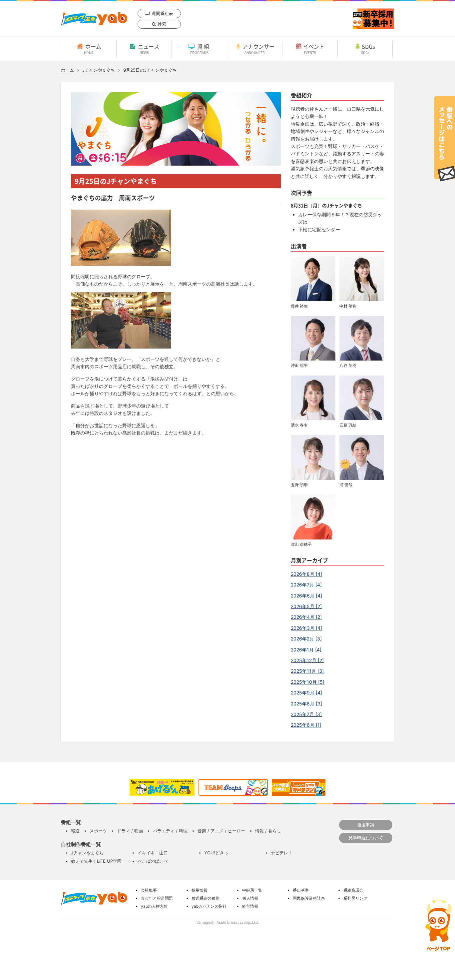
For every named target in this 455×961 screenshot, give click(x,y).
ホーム (92, 48)
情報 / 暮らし (268, 830)
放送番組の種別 (206, 898)
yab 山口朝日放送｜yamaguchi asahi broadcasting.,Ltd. (94, 19)
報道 (75, 830)
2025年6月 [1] (306, 725)
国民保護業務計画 (309, 898)
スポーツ (98, 830)
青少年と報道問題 (157, 898)
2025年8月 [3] (306, 703)
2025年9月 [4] (306, 692)
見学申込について (365, 837)
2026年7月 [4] (306, 584)
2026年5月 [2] (306, 606)
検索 (162, 24)
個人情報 (250, 898)
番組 (200, 48)
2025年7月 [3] (306, 714)
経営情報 (250, 906)
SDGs (368, 48)
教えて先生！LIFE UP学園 (96, 861)
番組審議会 (353, 890)
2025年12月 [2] (307, 660)
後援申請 (365, 824)
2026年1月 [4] (306, 649)
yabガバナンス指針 (209, 906)
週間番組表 (162, 13)
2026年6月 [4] (306, 595)
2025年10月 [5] (307, 682)
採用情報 (200, 890)
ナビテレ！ (281, 852)
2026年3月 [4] (306, 628)
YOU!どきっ (216, 852)
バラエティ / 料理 (170, 830)
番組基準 (301, 890)
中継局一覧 (252, 890)
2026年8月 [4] (306, 574)
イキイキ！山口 (153, 852)
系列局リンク (355, 898)
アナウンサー (258, 48)
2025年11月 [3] (307, 671)
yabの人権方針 (154, 906)
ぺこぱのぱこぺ (153, 861)
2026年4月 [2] (306, 617)
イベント (313, 48)
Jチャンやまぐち (98, 70)
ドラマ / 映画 (130, 830)
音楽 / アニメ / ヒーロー (221, 830)
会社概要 (149, 890)
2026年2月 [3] (306, 638)
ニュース (148, 48)
